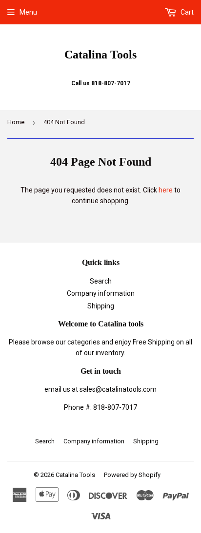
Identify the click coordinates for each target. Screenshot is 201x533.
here (166, 190)
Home (15, 122)
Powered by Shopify (132, 474)
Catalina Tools (100, 54)
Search (101, 281)
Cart (186, 12)
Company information (101, 293)
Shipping (100, 306)
